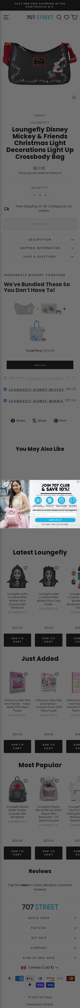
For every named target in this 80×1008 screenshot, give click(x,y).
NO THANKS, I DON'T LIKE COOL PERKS (55, 524)
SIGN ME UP (55, 520)
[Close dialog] (78, 482)
